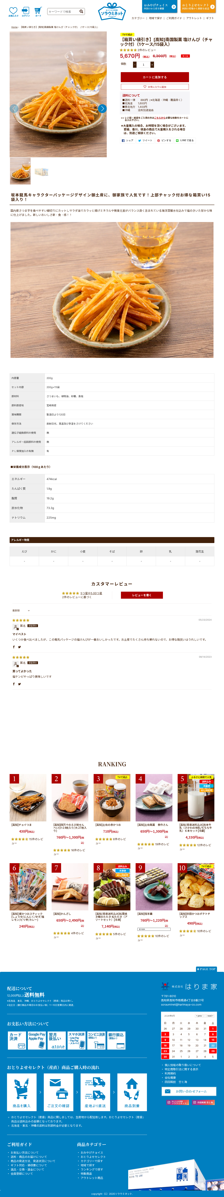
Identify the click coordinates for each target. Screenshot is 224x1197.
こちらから (160, 117)
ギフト (210, 18)
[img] (20, 620)
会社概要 (170, 1077)
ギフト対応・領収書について (29, 1165)
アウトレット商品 (92, 1178)
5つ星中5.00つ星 (91, 593)
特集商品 (86, 1173)
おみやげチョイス (92, 1152)
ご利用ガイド (174, 18)
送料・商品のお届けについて (29, 1157)
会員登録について (22, 1173)
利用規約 (170, 1073)
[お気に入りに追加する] (43, 817)
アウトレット (194, 18)
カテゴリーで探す (92, 1161)
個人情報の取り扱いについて (183, 1065)
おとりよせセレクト (93, 1157)
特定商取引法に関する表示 (181, 1069)
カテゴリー (138, 18)
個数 (123, 63)
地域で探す (155, 18)
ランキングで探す (92, 1169)
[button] (102, 108)
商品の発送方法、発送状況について (33, 1161)
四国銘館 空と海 (176, 1082)
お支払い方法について (25, 1152)
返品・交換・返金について (27, 1169)
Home (14, 27)
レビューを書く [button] (142, 595)
